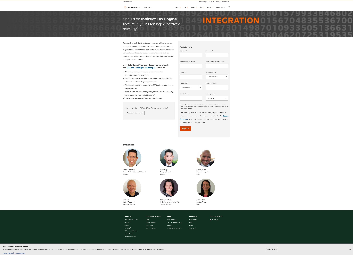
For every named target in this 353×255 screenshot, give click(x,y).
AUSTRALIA (148, 7)
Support (191, 222)
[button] (178, 7)
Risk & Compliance (151, 228)
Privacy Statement (19, 253)
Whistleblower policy (130, 237)
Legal (147, 219)
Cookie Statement (8, 253)
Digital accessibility (130, 231)
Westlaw (169, 225)
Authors (127, 222)
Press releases (129, 234)
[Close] (350, 249)
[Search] (229, 7)
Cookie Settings (271, 249)
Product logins (193, 219)
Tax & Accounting (150, 222)
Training (191, 225)
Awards (127, 225)
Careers (127, 228)
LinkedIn (214, 219)
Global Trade (149, 225)
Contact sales (192, 228)
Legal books (170, 219)
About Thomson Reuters (131, 219)
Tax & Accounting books (174, 222)
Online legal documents (173, 228)
